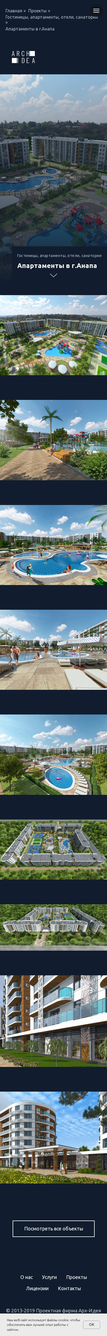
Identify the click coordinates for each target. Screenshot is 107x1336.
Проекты (37, 10)
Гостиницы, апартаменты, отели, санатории (51, 17)
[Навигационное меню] (96, 11)
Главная (13, 10)
